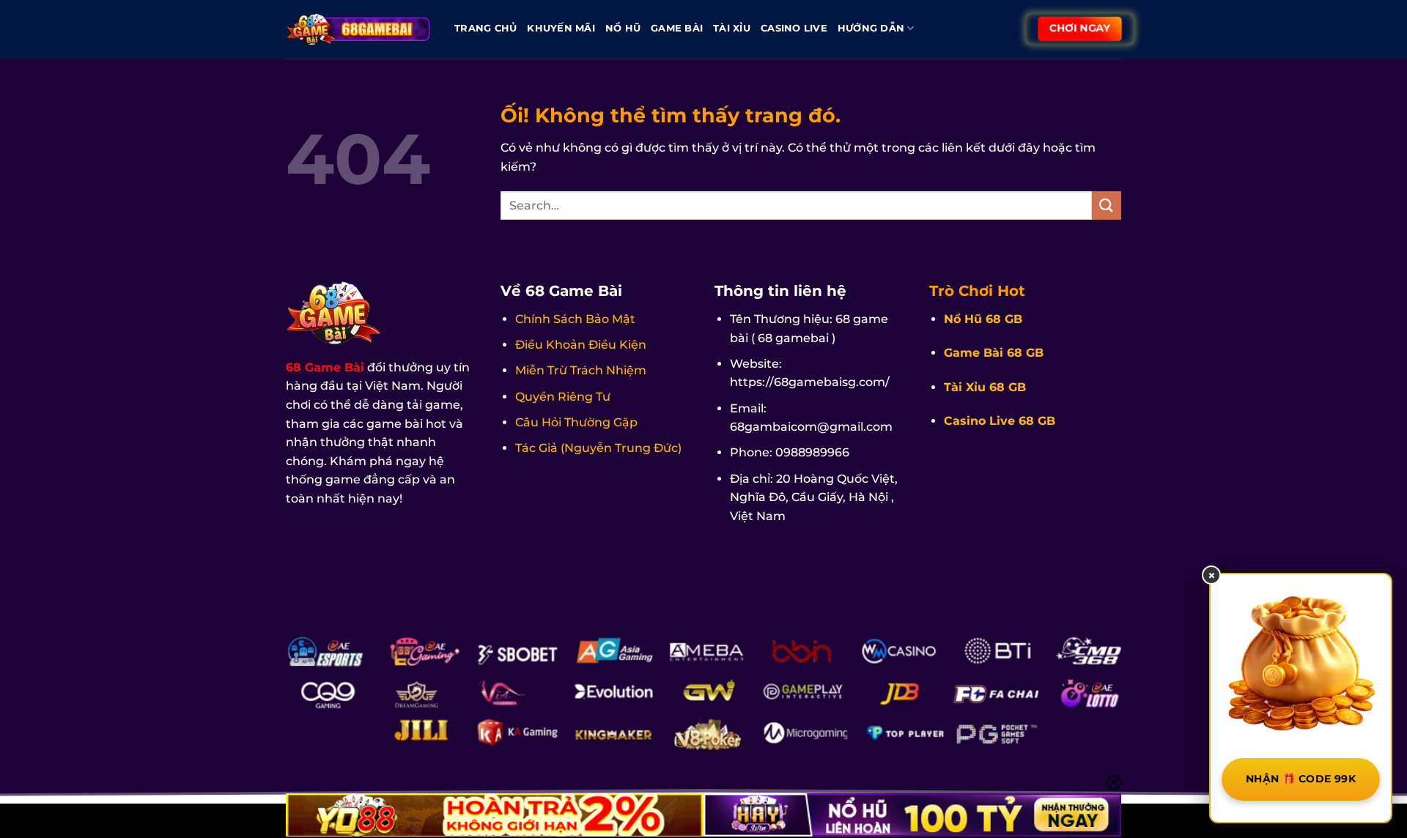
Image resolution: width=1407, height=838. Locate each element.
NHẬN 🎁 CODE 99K (1301, 778)
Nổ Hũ (622, 28)
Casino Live (794, 28)
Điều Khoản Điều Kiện (580, 345)
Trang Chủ (485, 28)
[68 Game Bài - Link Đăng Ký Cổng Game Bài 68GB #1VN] (359, 28)
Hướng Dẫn (871, 28)
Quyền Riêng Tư (562, 397)
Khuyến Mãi (561, 28)
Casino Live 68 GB (999, 421)
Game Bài (677, 28)
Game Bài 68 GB (994, 353)
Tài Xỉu (731, 28)
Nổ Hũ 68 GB (983, 319)
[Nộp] (1106, 205)
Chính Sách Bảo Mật (575, 319)
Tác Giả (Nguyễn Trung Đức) (598, 448)
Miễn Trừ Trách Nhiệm (580, 370)
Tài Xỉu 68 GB (985, 387)
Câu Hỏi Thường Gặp (576, 422)
